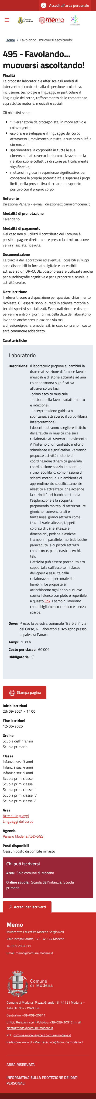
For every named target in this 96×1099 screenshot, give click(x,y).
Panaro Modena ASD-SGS (23, 836)
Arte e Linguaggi (16, 815)
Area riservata (21, 1064)
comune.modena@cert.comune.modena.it (42, 1035)
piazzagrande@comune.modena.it (30, 1027)
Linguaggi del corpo (18, 821)
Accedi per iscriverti (30, 907)
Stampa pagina (28, 692)
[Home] (48, 20)
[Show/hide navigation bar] (7, 20)
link (47, 601)
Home (10, 40)
